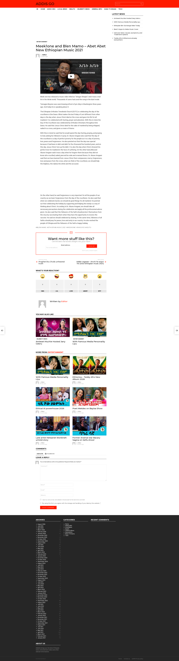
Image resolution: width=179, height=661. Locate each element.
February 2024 (49, 571)
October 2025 (49, 539)
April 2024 (49, 569)
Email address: (65, 245)
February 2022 (49, 613)
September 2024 (49, 561)
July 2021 (49, 626)
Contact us (127, 658)
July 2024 (49, 565)
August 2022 (49, 602)
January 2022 (49, 615)
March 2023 (49, 589)
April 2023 (49, 587)
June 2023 (49, 584)
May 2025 (49, 548)
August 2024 (49, 563)
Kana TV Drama (110, 9)
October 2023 (49, 576)
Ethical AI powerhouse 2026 (50, 408)
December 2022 (49, 595)
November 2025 (49, 537)
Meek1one (71, 227)
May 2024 (49, 567)
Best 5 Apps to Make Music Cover (126, 29)
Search (141, 4)
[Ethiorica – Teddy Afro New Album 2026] (89, 365)
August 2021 (49, 625)
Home (43, 9)
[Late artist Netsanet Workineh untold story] (53, 426)
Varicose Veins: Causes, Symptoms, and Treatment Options (128, 33)
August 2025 (49, 543)
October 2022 (49, 599)
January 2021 (49, 638)
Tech (120, 9)
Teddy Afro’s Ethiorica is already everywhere (125, 39)
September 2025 (49, 541)
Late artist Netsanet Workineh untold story (51, 439)
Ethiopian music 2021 (57, 227)
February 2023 (49, 591)
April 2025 (49, 550)
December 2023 (49, 572)
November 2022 (49, 597)
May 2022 (49, 608)
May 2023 (49, 585)
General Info (97, 9)
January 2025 (49, 556)
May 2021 (49, 630)
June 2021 (49, 628)
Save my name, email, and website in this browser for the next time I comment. (64, 499)
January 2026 (49, 533)
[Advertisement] (71, 27)
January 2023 (49, 593)
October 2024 (49, 559)
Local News (62, 9)
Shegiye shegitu (84, 227)
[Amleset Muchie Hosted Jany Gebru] (53, 327)
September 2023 (49, 578)
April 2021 (49, 632)
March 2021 (49, 634)
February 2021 (49, 636)
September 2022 (49, 600)
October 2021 (49, 621)
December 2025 (49, 535)
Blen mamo (41, 227)
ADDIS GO (45, 4)
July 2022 (49, 604)
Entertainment (78, 339)
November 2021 (49, 619)
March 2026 (49, 530)
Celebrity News (83, 9)
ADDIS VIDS (51, 9)
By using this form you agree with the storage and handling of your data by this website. (71, 503)
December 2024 (49, 558)
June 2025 (49, 546)
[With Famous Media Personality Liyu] (89, 327)
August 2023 (49, 580)
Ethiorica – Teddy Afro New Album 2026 (86, 378)
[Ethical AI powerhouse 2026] (53, 396)
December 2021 (49, 617)
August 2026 (49, 524)
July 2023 (49, 582)
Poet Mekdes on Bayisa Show (87, 408)
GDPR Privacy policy (137, 658)
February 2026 (49, 531)
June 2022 (49, 606)
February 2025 (49, 554)
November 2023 (49, 574)
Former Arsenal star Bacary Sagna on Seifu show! (86, 439)
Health (72, 9)
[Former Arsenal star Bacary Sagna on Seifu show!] (89, 426)
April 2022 (49, 610)
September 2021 (49, 623)
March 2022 (49, 612)
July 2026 (49, 526)
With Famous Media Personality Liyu (89, 342)
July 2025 (49, 544)
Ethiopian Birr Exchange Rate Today (127, 25)
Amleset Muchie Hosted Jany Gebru (50, 342)
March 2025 (49, 552)
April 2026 (49, 528)
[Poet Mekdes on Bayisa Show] (89, 396)
